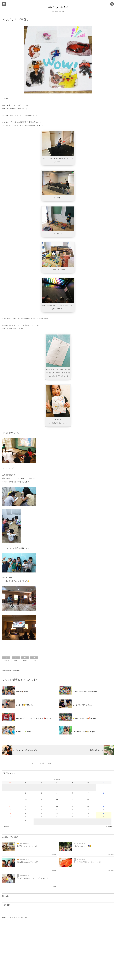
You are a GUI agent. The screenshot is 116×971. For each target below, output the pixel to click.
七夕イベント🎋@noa (23, 731)
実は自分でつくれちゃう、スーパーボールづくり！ (32, 878)
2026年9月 (109, 827)
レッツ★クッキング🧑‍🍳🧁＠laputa (84, 731)
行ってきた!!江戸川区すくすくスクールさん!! (87, 862)
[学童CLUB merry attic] (58, 7)
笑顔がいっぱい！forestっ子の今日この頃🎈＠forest (33, 718)
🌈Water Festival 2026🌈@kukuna (84, 718)
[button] (112, 4)
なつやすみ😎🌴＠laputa (24, 705)
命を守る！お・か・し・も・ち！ (27, 846)
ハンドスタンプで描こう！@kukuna (85, 691)
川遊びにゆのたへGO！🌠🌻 (82, 846)
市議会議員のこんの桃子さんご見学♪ (28, 862)
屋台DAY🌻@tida (22, 691)
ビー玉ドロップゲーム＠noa (82, 705)
